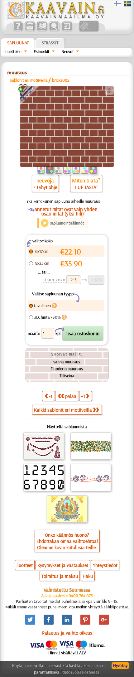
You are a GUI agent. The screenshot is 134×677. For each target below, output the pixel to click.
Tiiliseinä (67, 375)
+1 (83, 396)
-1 (50, 396)
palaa (70, 396)
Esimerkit (42, 51)
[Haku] (54, 30)
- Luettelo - (12, 51)
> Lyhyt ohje (45, 187)
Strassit (50, 43)
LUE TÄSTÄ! (86, 187)
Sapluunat (18, 43)
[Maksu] (42, 30)
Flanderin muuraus (66, 368)
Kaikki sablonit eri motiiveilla (63, 410)
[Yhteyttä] (30, 30)
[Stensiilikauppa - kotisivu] (55, 17)
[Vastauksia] (18, 30)
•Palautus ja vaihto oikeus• (67, 633)
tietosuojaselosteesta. (81, 672)
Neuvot (67, 51)
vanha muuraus (66, 362)
